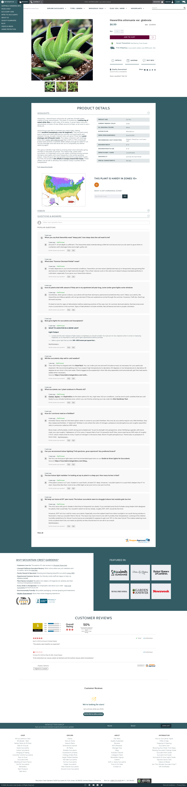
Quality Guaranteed (24, 593)
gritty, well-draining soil (54, 140)
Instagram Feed (117, 755)
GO (125, 196)
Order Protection (8, 29)
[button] (69, 250)
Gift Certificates (164, 767)
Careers (117, 760)
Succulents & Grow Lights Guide (164, 757)
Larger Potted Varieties (70, 757)
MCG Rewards (117, 746)
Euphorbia (68, 396)
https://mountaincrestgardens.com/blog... (71, 461)
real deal (34, 570)
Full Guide (44, 167)
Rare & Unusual (22, 746)
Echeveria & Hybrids (70, 746)
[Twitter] (152, 70)
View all (40, 533)
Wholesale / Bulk (23, 741)
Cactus (51, 396)
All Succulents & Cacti (22, 739)
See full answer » (54, 344)
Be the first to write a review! (93, 714)
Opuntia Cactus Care (164, 760)
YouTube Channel (117, 753)
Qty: (111, 31)
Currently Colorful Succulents (23, 755)
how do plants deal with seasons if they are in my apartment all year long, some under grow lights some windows (89, 287)
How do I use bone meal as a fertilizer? (59, 413)
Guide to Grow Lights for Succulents (116, 458)
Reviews (24, 2)
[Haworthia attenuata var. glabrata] (62, 49)
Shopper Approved (60, 565)
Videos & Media (7, 26)
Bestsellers (23, 767)
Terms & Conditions (169, 785)
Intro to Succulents (9, 15)
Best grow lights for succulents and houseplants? (64, 321)
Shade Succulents (70, 764)
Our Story (117, 739)
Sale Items (22, 771)
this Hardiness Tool (120, 399)
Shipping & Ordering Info (11, 6)
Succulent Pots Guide (164, 753)
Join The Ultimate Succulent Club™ (164, 764)
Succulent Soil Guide (164, 755)
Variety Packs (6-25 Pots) (22, 743)
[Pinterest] (155, 70)
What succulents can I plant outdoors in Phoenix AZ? (65, 389)
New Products (23, 769)
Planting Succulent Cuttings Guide (164, 750)
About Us (5, 17)
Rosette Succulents (70, 750)
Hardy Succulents (23, 748)
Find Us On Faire (117, 764)
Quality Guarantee (8, 20)
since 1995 (71, 573)
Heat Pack (79, 365)
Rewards (157, 2)
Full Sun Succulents (70, 762)
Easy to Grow (22, 757)
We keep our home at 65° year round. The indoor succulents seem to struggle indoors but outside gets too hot (88, 499)
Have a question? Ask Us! (118, 76)
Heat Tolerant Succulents (70, 767)
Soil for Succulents (22, 764)
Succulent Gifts (23, 760)
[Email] (147, 70)
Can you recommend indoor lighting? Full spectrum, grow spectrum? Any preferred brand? (80, 451)
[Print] (150, 70)
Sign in (168, 2)
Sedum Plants (70, 743)
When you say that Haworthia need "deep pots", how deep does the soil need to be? (77, 237)
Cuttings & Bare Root (70, 755)
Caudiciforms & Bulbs (70, 753)
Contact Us (117, 767)
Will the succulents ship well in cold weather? (62, 358)
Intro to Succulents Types (164, 739)
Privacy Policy (181, 785)
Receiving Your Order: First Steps (164, 748)
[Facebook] (145, 70)
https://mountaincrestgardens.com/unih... (71, 375)
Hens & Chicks (70, 741)
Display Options (43, 666)
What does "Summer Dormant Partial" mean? (62, 261)
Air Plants (70, 748)
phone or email (22, 578)
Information (9, 2)
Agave (57, 396)
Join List (166, 726)
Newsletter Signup (117, 757)
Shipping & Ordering (164, 743)
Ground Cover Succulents (70, 769)
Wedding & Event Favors (23, 762)
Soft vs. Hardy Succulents (117, 762)
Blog (3, 23)
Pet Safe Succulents (70, 760)
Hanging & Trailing (22, 753)
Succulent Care (7, 12)
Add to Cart (129, 37)
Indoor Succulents (22, 750)
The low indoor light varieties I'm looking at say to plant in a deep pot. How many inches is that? (82, 475)
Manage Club (117, 748)
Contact (36, 2)
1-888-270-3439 (115, 780)
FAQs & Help (6, 9)
